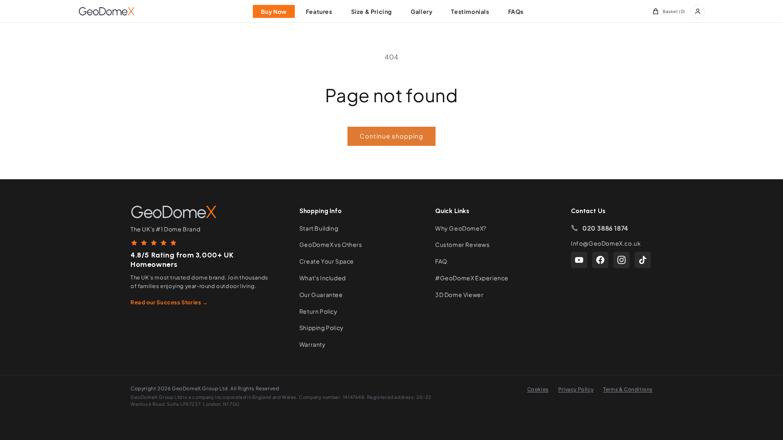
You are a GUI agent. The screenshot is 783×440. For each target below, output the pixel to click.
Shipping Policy (321, 327)
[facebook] (600, 260)
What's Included (322, 278)
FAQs (516, 11)
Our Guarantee (321, 294)
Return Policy (318, 311)
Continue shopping (391, 136)
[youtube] (579, 260)
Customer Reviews (462, 244)
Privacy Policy (575, 389)
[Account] (698, 11)
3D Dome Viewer (459, 294)
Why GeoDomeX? (461, 228)
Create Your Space (326, 261)
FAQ (441, 261)
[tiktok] (643, 260)
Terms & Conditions (627, 389)
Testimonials (470, 11)
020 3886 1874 (605, 228)
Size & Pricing (371, 11)
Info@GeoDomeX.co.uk (606, 243)
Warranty (312, 344)
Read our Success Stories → (169, 302)
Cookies (538, 389)
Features (319, 11)
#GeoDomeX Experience (472, 278)
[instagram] (621, 260)
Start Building (318, 228)
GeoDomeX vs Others (330, 244)
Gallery (421, 11)
